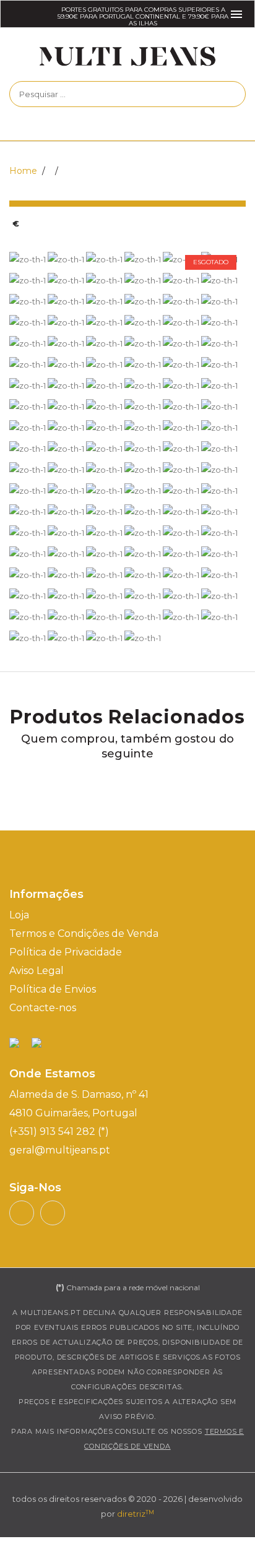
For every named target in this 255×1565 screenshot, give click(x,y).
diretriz (135, 1514)
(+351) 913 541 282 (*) (59, 1131)
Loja (19, 915)
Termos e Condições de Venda (83, 933)
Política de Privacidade (65, 952)
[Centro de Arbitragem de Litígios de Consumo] (36, 1042)
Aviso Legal (36, 971)
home (23, 170)
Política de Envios (52, 989)
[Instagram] (21, 1213)
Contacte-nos (42, 1008)
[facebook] (52, 1213)
